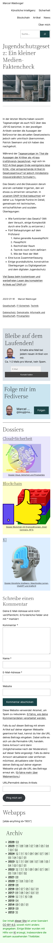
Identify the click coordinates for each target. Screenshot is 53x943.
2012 (11, 912)
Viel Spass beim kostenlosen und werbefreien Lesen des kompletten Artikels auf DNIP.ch (23, 280)
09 (21, 845)
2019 (11, 884)
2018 (11, 888)
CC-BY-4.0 (9, 924)
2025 (11, 845)
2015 (11, 900)
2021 (11, 877)
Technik (35, 305)
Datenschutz (9, 312)
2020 (11, 881)
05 (42, 845)
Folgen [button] (41, 410)
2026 (11, 841)
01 (25, 857)
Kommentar (10, 625)
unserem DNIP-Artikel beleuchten (22, 195)
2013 (11, 908)
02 (16, 849)
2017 (11, 892)
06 (36, 845)
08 (26, 845)
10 (26, 853)
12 (17, 853)
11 (17, 845)
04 (47, 845)
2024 (11, 853)
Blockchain (12, 483)
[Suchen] (45, 34)
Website (7, 686)
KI (5, 539)
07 (31, 845)
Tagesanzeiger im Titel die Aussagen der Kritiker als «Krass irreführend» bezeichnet (25, 157)
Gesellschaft (9, 305)
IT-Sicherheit (23, 305)
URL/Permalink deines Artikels (20, 782)
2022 (11, 869)
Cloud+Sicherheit (17, 438)
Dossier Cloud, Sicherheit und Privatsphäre (26, 475)
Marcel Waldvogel (13, 3)
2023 (11, 861)
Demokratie (23, 312)
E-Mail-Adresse (12, 672)
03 (17, 841)
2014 (11, 904)
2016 (11, 896)
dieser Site (21, 920)
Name (7, 658)
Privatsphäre (23, 316)
